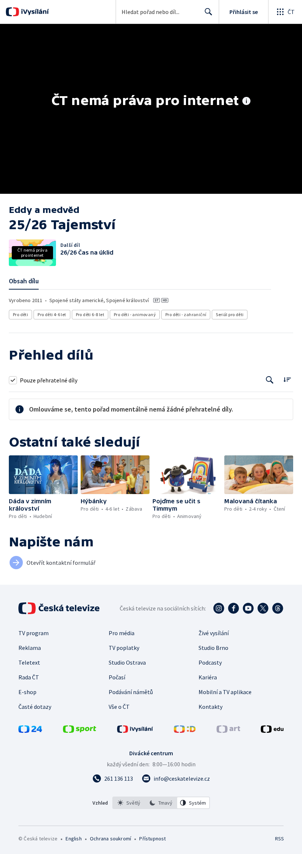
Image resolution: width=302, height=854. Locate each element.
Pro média (121, 633)
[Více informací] (246, 101)
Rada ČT (28, 677)
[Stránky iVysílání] (135, 730)
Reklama (29, 647)
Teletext (29, 662)
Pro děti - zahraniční (185, 314)
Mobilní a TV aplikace (225, 692)
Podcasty (210, 662)
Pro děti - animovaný (135, 314)
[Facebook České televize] (233, 608)
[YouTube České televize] (248, 608)
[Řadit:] (287, 379)
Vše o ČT (119, 706)
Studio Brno (213, 647)
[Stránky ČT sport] (79, 730)
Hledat (208, 11)
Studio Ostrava (127, 662)
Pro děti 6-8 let (90, 314)
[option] (129, 802)
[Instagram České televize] (219, 608)
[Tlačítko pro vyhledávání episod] (270, 380)
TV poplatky (124, 647)
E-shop (27, 692)
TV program (33, 633)
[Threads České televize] (278, 608)
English (73, 838)
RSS (279, 838)
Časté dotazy (34, 706)
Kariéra (208, 677)
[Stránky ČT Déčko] (185, 730)
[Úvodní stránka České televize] (59, 608)
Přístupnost (152, 838)
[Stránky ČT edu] (272, 730)
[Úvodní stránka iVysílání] (34, 11)
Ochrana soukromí (110, 838)
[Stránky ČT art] (228, 730)
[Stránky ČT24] (30, 730)
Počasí (117, 677)
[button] (43, 474)
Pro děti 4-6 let (52, 314)
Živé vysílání (214, 633)
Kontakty (210, 706)
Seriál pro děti (229, 314)
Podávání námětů (131, 692)
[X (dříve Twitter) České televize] (263, 608)
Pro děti (20, 314)
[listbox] (161, 803)
